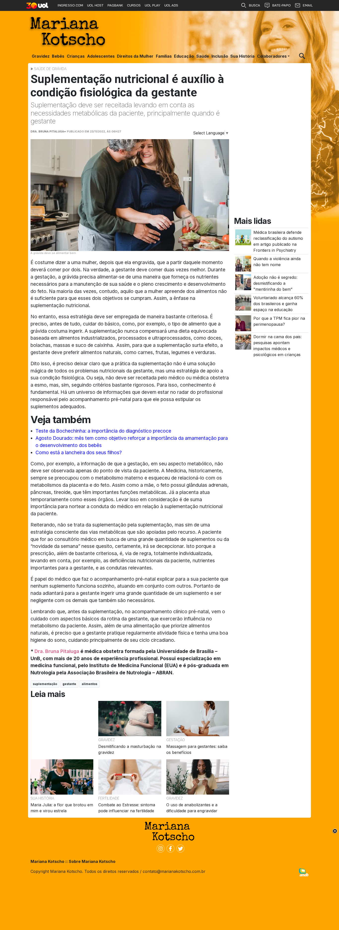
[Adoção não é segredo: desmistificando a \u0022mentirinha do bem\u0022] (243, 281)
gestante (69, 684)
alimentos (89, 684)
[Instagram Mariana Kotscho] (160, 848)
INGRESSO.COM (70, 5)
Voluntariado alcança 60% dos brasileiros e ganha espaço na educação (278, 303)
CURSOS (134, 5)
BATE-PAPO (281, 5)
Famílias (164, 56)
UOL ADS (171, 5)
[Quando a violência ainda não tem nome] (243, 263)
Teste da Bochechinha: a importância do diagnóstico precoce (103, 431)
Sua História (242, 56)
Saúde (202, 56)
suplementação (45, 684)
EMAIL (308, 5)
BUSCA (254, 5)
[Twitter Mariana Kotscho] (179, 848)
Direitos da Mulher (135, 56)
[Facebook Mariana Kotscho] (169, 848)
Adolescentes (101, 56)
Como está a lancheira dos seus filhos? (78, 452)
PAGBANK (115, 5)
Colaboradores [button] (272, 56)
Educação (184, 56)
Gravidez (41, 56)
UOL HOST (95, 5)
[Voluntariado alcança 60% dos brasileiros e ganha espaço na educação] (243, 302)
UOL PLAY (152, 5)
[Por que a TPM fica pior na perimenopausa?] (243, 323)
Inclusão (219, 56)
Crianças (76, 56)
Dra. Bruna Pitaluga (56, 651)
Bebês (58, 56)
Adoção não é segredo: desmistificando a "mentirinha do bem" (275, 283)
